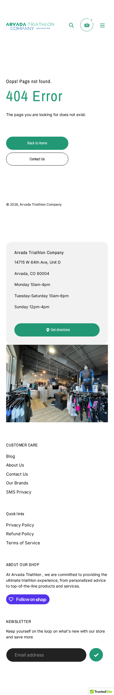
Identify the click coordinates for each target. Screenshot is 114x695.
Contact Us (17, 474)
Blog (10, 456)
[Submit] (96, 654)
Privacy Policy (20, 525)
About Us (15, 465)
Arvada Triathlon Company (41, 204)
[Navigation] (102, 25)
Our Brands (17, 483)
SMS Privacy (18, 492)
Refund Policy (20, 533)
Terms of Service (23, 542)
